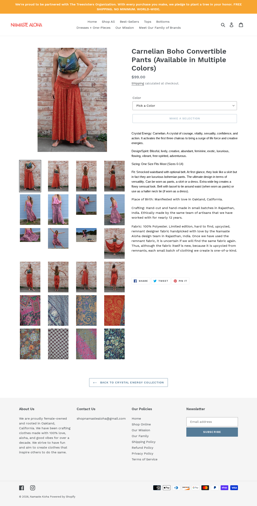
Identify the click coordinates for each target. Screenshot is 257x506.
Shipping (138, 83)
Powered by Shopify (62, 496)
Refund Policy (142, 448)
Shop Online (141, 424)
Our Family (140, 436)
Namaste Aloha (39, 496)
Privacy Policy (142, 453)
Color (137, 98)
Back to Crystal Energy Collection (131, 382)
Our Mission (141, 430)
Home (136, 418)
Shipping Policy (144, 442)
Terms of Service (144, 459)
